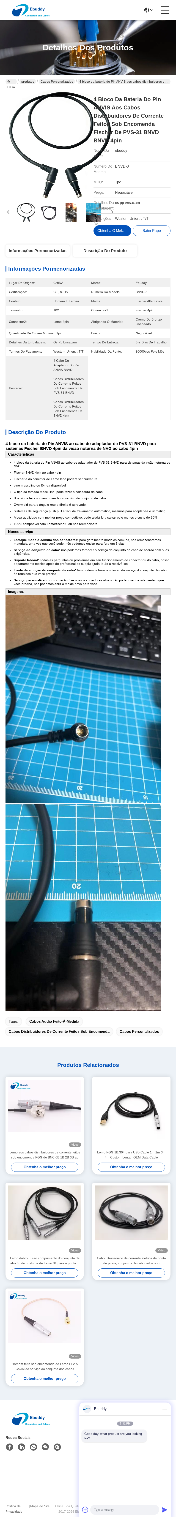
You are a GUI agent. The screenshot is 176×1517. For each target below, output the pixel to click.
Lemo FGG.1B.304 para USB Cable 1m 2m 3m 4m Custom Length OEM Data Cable (131, 1154)
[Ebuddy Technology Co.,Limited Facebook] (10, 1447)
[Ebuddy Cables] (57, 1447)
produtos (27, 81)
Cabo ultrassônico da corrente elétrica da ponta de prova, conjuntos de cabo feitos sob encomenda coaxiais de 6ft (131, 1261)
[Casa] (31, 1424)
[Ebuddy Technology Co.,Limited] (31, 10)
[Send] (164, 1510)
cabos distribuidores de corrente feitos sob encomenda (59, 1031)
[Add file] (85, 1510)
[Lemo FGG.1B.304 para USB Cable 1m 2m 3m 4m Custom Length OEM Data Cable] (131, 1113)
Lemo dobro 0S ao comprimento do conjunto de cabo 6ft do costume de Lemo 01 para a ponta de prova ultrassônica (45, 1261)
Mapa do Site (40, 1506)
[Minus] (164, 1409)
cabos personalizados (57, 81)
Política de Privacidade (14, 1508)
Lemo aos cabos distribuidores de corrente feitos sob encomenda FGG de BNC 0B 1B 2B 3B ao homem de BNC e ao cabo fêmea (44, 1155)
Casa (11, 81)
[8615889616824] (33, 1447)
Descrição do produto (105, 250)
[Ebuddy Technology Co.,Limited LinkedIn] (21, 1447)
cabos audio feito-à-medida (54, 1021)
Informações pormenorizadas (37, 250)
